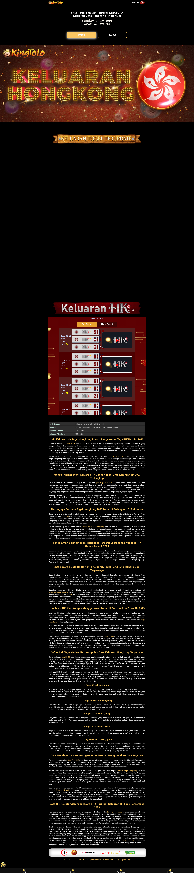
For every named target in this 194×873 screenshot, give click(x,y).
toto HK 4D (66, 657)
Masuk (81, 35)
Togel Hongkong (119, 456)
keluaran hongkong (129, 840)
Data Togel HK (73, 760)
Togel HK (65, 516)
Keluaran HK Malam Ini (64, 790)
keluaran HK (70, 444)
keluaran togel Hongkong (93, 527)
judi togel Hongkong (104, 483)
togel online (109, 636)
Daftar (112, 35)
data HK (108, 502)
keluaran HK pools (114, 812)
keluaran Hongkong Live (58, 592)
